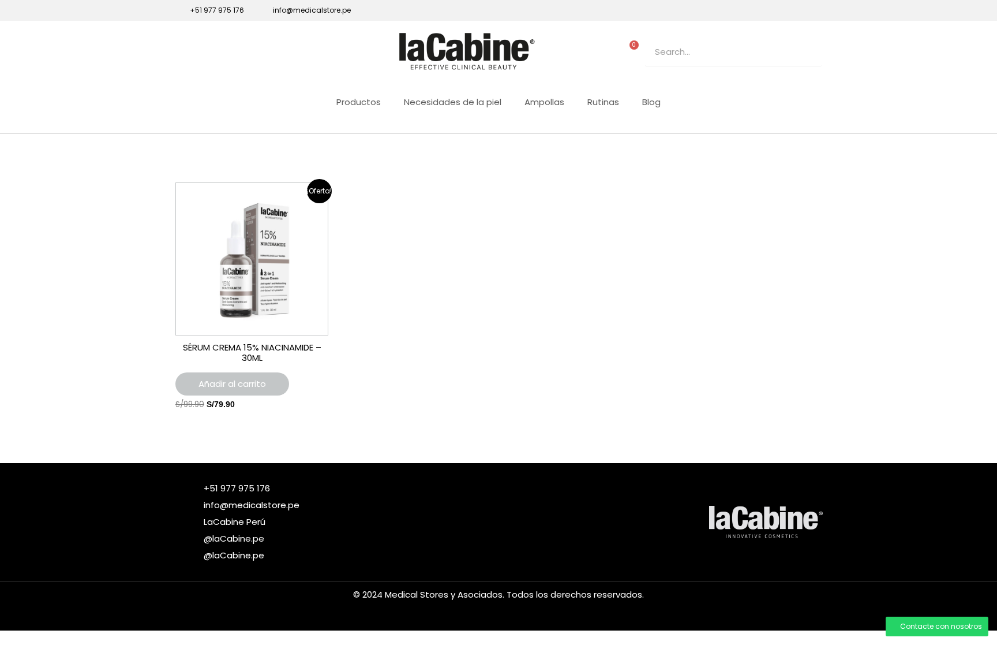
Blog (651, 102)
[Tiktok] (797, 10)
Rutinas (603, 102)
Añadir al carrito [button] (232, 384)
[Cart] (631, 49)
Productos (358, 102)
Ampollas (544, 102)
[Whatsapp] (817, 10)
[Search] (807, 52)
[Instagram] (777, 10)
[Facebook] (758, 10)
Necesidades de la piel (452, 102)
